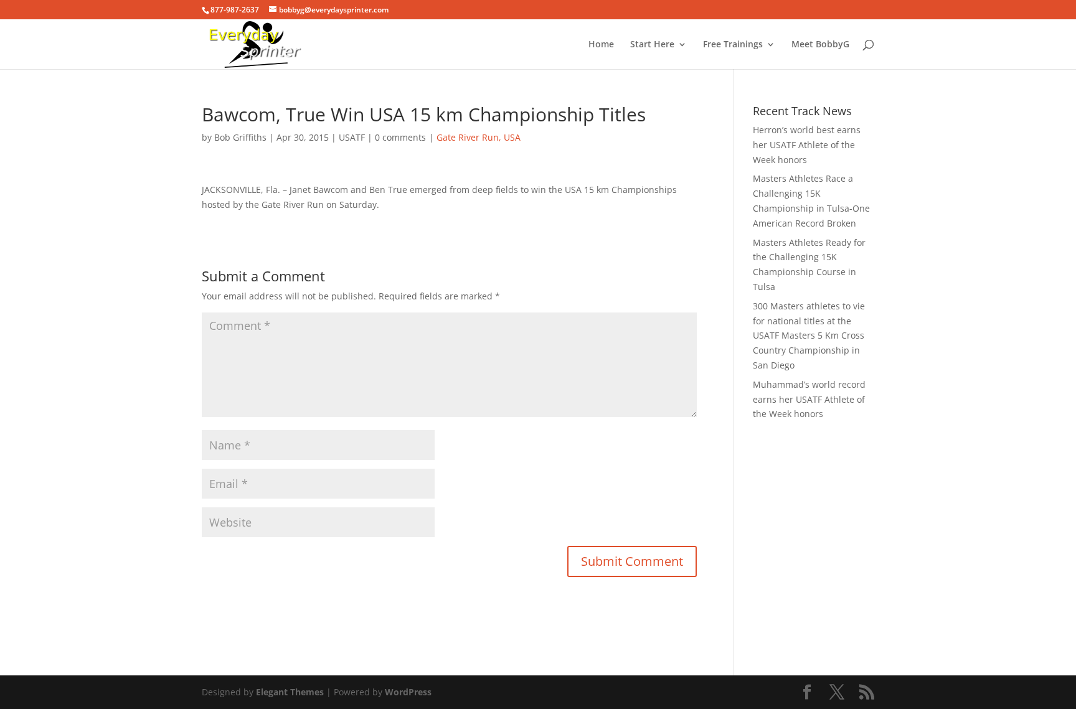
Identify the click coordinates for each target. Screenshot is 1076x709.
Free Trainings (733, 45)
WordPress (408, 692)
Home (601, 45)
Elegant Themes (290, 692)
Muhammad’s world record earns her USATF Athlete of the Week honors (809, 399)
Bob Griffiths (240, 137)
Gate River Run (468, 137)
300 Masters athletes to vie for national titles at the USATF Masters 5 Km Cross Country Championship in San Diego (809, 335)
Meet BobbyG (820, 45)
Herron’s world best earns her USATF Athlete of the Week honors (807, 145)
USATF (352, 137)
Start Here (652, 45)
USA (512, 137)
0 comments (400, 137)
